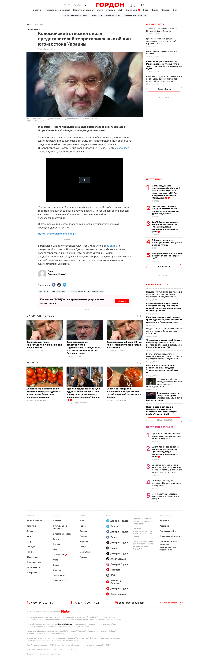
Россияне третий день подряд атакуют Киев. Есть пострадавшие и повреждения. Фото (164, 383)
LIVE (120, 10)
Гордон (29, 24)
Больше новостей (164, 420)
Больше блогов (164, 89)
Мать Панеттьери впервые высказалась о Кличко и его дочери (165, 496)
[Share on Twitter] (59, 285)
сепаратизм (44, 291)
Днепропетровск (58, 291)
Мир (28, 536)
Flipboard (115, 569)
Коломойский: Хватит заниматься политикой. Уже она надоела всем (44, 345)
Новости (36, 10)
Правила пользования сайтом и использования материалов (143, 521)
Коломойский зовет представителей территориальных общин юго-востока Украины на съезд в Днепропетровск (83, 347)
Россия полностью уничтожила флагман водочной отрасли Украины (161, 41)
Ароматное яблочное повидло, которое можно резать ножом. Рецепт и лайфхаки (166, 436)
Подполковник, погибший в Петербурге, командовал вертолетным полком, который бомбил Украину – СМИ (161, 410)
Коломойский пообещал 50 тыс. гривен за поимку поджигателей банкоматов (124, 345)
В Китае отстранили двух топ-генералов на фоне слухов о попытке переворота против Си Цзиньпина (164, 356)
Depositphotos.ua (65, 624)
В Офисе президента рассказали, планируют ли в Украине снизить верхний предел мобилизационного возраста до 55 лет (163, 307)
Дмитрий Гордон (119, 521)
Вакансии (164, 520)
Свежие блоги (155, 24)
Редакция (164, 526)
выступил (112, 245)
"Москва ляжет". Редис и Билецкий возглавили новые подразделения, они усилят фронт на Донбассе (166, 210)
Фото (145, 10)
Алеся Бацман (118, 559)
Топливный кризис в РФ (75, 15)
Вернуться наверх (168, 603)
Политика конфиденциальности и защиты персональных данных (142, 532)
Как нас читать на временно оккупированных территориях (168, 545)
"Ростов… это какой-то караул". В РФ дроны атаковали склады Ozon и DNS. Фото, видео (164, 396)
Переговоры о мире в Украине (105, 15)
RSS (112, 575)
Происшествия (33, 562)
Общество (80, 356)
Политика (39, 24)
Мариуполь (85, 552)
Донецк (83, 536)
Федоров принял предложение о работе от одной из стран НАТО (167, 255)
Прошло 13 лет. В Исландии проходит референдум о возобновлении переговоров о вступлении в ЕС (164, 294)
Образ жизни (32, 557)
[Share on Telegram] (64, 285)
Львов (83, 526)
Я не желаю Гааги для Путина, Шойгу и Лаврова (161, 29)
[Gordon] (110, 5)
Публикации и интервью (57, 10)
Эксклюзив (132, 10)
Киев (82, 520)
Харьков (84, 541)
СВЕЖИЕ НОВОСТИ (157, 284)
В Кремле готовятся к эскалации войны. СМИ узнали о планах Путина (167, 242)
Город (82, 516)
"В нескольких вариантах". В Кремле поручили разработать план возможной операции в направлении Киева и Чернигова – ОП (164, 343)
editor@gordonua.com (131, 602)
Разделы (56, 516)
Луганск (83, 557)
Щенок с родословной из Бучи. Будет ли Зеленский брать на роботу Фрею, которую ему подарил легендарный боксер (83, 392)
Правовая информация (171, 536)
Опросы (165, 10)
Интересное (32, 572)
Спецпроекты (59, 580)
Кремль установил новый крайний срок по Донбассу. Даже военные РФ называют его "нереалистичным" (164, 319)
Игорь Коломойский (96, 291)
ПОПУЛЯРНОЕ (154, 179)
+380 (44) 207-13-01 (43, 602)
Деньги (122, 350)
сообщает (123, 148)
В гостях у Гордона (83, 10)
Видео (154, 10)
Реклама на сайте (168, 531)
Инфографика (33, 567)
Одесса (83, 531)
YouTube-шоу (59, 575)
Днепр (83, 546)
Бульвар (110, 10)
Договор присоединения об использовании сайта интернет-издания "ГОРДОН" (143, 545)
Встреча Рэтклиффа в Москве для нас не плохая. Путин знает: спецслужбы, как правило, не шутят (164, 65)
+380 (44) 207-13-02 (87, 602)
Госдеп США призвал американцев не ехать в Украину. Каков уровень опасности (164, 331)
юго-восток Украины (77, 291)
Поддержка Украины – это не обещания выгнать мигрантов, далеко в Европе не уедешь (164, 78)
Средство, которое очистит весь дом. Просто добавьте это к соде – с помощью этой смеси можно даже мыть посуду (167, 468)
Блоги (100, 10)
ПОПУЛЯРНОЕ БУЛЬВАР (160, 427)
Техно (29, 552)
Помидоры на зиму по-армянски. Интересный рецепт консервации (166, 483)
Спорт (29, 541)
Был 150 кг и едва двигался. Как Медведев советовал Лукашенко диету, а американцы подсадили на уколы (165, 227)
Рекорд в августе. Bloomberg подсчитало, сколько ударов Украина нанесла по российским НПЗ (162, 369)
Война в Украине (34, 520)
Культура (30, 546)
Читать (122, 301)
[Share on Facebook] (54, 285)
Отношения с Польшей (135, 15)
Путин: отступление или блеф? (57, 233)
